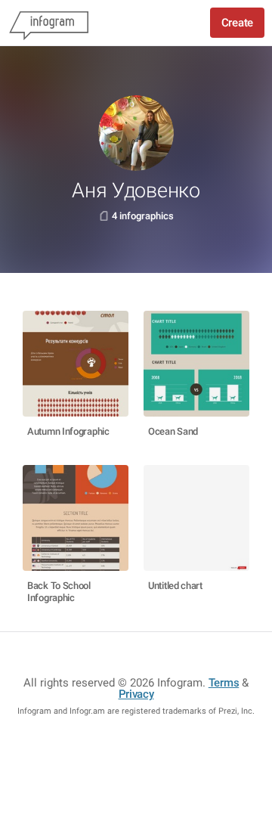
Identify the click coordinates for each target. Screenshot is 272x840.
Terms (224, 683)
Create (237, 22)
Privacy (136, 694)
